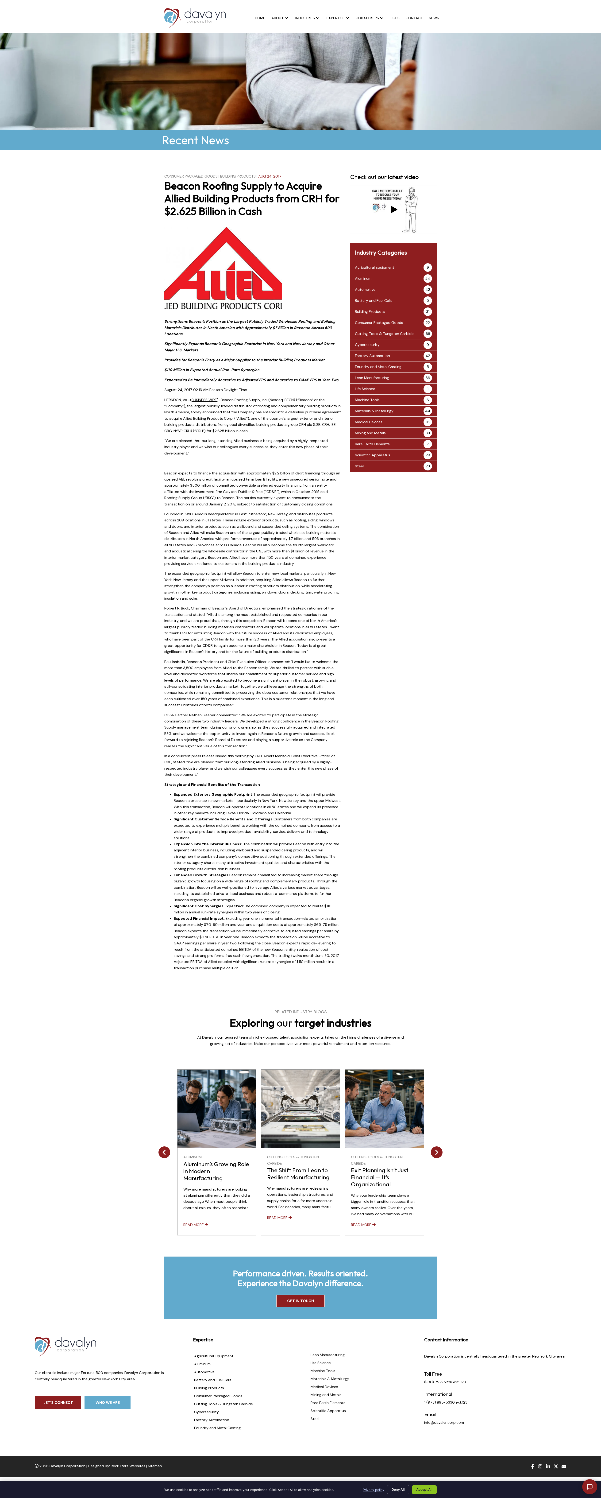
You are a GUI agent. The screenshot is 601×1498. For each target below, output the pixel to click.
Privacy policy (373, 1490)
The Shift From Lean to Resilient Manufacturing (214, 1173)
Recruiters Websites (128, 1465)
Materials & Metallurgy (374, 410)
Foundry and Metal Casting (378, 366)
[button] (286, 18)
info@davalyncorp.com (444, 1422)
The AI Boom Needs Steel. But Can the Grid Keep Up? (381, 1171)
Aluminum (363, 278)
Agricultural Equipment (374, 267)
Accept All (424, 1489)
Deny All (398, 1489)
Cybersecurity (367, 344)
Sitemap (155, 1465)
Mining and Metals (370, 433)
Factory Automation (372, 355)
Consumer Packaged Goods (191, 176)
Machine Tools (367, 399)
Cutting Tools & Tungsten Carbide (384, 333)
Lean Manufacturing (372, 377)
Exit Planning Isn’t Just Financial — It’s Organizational (296, 1177)
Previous (164, 1152)
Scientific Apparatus (372, 455)
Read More (194, 1217)
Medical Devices (368, 421)
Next (437, 1152)
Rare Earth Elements (372, 444)
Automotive (365, 289)
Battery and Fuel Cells (373, 300)
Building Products (238, 176)
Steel (359, 466)
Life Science (365, 388)
